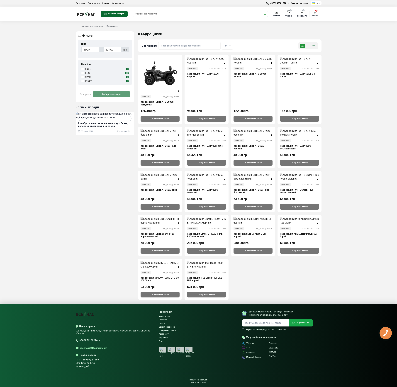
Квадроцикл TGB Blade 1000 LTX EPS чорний (204, 279)
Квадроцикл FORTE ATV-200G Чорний (203, 75)
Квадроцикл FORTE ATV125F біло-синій (159, 147)
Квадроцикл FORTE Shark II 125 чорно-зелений (296, 191)
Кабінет (276, 16)
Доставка (80, 3)
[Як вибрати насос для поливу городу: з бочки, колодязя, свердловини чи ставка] (105, 115)
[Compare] (182, 78)
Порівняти (302, 13)
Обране (288, 13)
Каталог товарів (116, 14)
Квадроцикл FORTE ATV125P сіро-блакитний (252, 191)
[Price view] (314, 46)
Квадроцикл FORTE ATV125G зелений (249, 147)
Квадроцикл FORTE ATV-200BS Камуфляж (157, 103)
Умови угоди (118, 3)
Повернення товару (167, 330)
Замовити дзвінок (299, 3)
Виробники (163, 337)
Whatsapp (250, 353)
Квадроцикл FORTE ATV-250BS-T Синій (297, 75)
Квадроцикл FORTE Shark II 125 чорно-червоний (157, 235)
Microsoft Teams (253, 357)
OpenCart (203, 380)
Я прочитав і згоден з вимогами (266, 330)
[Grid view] (302, 46)
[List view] (308, 46)
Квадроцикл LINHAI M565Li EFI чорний (250, 235)
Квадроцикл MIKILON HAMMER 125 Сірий (298, 235)
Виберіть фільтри (111, 94)
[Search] (265, 14)
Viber (248, 347)
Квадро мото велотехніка (92, 26)
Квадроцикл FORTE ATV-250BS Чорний (250, 75)
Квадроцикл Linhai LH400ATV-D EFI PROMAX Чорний (205, 235)
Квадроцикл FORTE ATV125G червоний (202, 191)
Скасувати (85, 94)
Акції (161, 341)
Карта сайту (164, 334)
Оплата (105, 3)
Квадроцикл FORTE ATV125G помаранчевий (295, 147)
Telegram (250, 343)
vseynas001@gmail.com (93, 348)
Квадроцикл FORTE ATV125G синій (159, 190)
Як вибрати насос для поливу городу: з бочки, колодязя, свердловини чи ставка (103, 124)
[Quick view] (182, 67)
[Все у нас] (86, 13)
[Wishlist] (182, 72)
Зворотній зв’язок (167, 327)
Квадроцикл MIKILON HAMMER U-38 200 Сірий (160, 279)
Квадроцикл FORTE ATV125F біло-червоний (205, 147)
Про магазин (94, 3)
